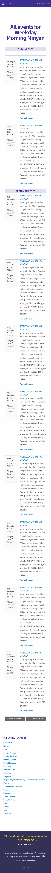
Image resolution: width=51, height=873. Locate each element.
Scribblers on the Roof (12, 787)
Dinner (6, 746)
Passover (7, 773)
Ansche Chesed (40, 3)
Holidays (7, 766)
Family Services (10, 756)
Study (5, 803)
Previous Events (14, 719)
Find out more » (26, 118)
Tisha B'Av (8, 813)
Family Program (10, 753)
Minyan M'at (9, 770)
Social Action (9, 800)
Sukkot (6, 807)
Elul (5, 750)
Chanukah (7, 743)
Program (7, 776)
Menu (9, 4)
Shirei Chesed (9, 797)
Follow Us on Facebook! (25, 861)
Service (6, 790)
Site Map (25, 868)
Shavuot (7, 793)
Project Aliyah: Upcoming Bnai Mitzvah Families (24, 780)
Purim (6, 783)
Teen (5, 810)
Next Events (38, 719)
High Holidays (9, 763)
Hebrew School (9, 760)
